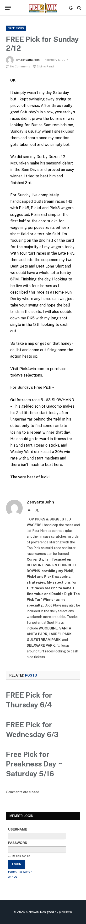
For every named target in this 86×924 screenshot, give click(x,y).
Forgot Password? (20, 871)
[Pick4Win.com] (43, 8)
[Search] (78, 7)
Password (17, 843)
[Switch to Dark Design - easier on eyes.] (71, 8)
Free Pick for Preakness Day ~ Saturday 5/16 (34, 764)
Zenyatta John (30, 59)
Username (17, 829)
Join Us (12, 876)
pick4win (65, 912)
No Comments (20, 66)
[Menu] (8, 7)
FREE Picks (16, 28)
